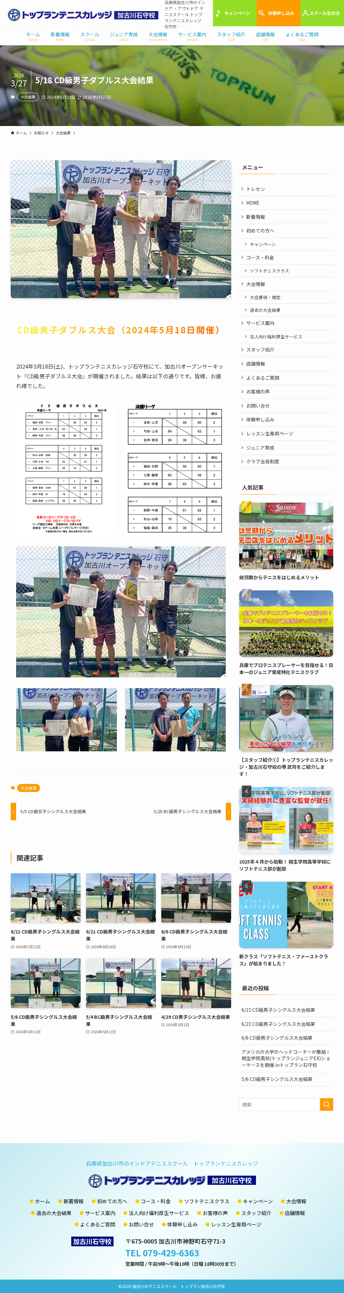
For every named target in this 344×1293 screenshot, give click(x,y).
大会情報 (255, 284)
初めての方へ (260, 230)
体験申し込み (281, 13)
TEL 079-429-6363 (162, 1252)
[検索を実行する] (326, 1104)
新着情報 (255, 216)
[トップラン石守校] (83, 15)
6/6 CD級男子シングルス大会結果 (277, 1037)
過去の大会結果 (265, 310)
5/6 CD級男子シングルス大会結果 (277, 1079)
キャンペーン (237, 13)
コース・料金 (260, 257)
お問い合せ (258, 405)
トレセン (255, 188)
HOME (253, 202)
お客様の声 (258, 391)
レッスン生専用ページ (269, 433)
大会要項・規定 (265, 297)
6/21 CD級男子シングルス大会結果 (278, 1009)
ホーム (42, 1201)
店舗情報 (255, 363)
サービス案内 (260, 323)
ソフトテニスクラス (269, 270)
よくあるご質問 (262, 377)
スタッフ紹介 (260, 349)
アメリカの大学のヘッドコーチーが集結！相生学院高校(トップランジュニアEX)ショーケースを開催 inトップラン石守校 (286, 1058)
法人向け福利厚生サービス (276, 336)
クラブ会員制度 (262, 461)
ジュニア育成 (260, 447)
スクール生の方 (324, 13)
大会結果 (27, 96)
